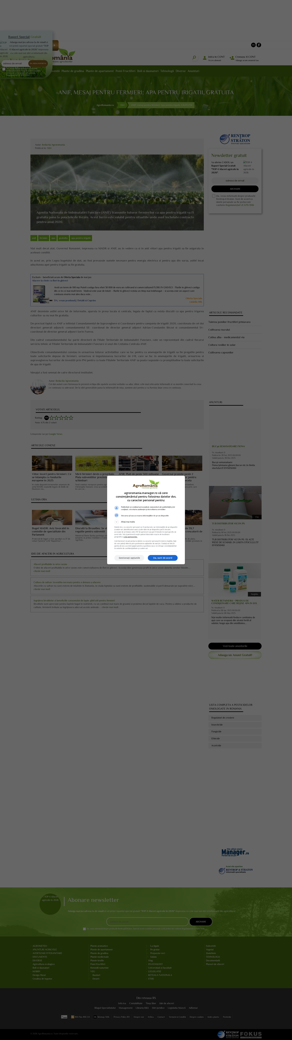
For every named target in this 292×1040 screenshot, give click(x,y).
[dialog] (146, 520)
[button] (146, 522)
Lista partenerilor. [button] (130, 537)
